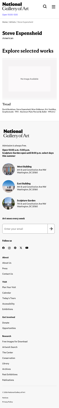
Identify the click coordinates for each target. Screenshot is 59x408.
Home (5, 22)
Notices (5, 397)
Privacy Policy (7, 402)
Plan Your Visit (9, 287)
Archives (6, 369)
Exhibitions (7, 309)
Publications (8, 380)
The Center (7, 352)
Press (4, 268)
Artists (12, 22)
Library (5, 363)
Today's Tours (9, 298)
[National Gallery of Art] (29, 133)
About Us (6, 262)
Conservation (8, 358)
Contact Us (7, 273)
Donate (5, 322)
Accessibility (8, 303)
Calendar (6, 292)
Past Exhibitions (9, 374)
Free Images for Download (14, 341)
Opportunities (9, 328)
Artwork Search (9, 347)
